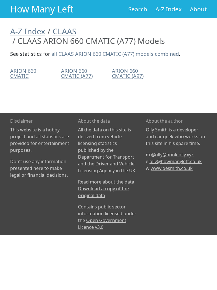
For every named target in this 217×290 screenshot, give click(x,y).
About (198, 9)
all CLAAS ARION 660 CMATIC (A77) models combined (115, 53)
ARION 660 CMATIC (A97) (128, 73)
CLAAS (64, 31)
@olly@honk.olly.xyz (172, 155)
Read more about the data (106, 182)
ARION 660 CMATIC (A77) (77, 73)
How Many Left (41, 9)
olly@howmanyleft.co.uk (175, 161)
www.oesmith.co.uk (172, 168)
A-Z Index (168, 9)
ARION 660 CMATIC (23, 73)
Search (137, 9)
